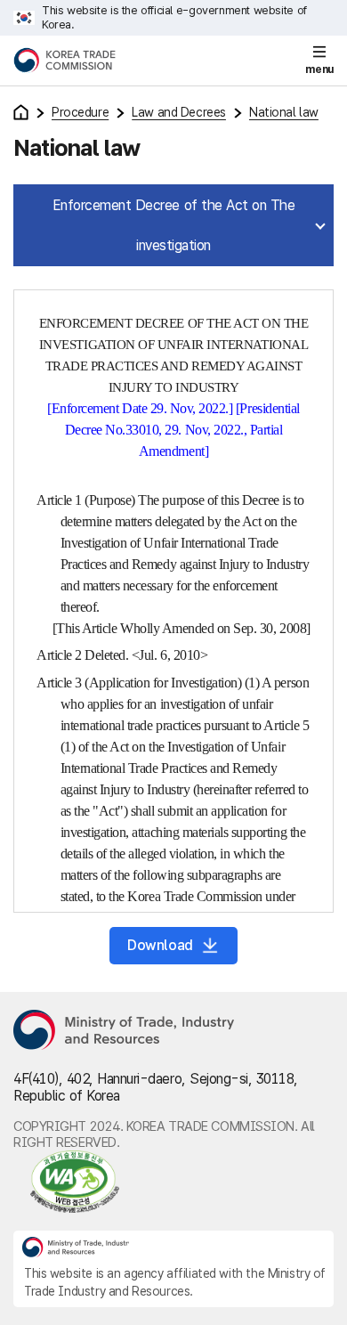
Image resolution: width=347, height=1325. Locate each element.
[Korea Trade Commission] (64, 61)
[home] (20, 112)
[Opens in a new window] (124, 1031)
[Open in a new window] (173, 1181)
